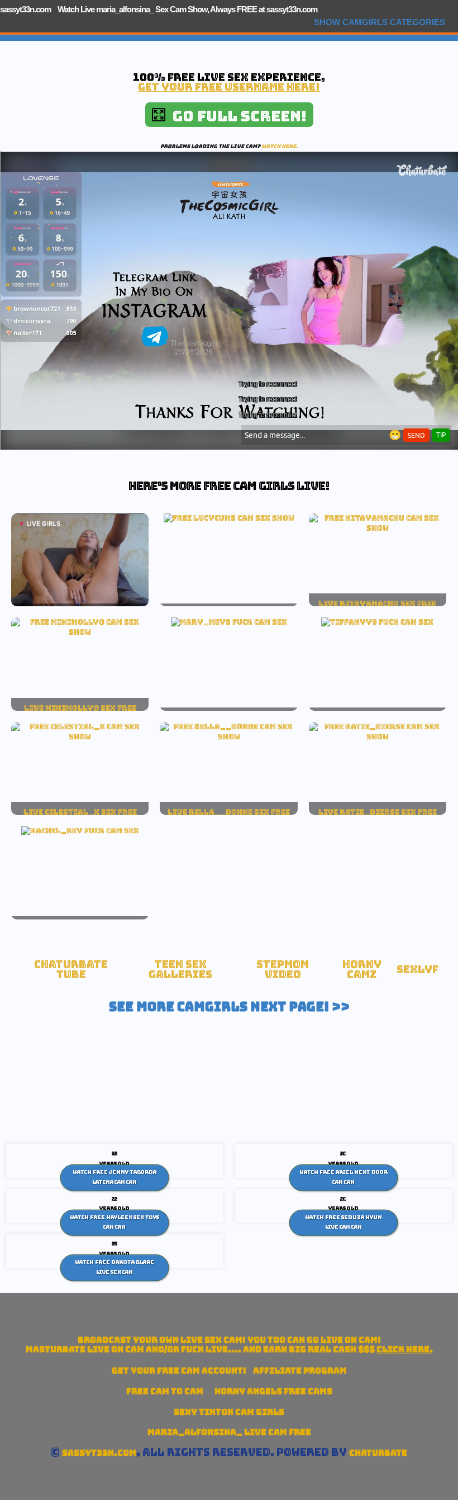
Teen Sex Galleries (180, 969)
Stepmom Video (282, 969)
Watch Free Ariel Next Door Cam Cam (343, 1177)
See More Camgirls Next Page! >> (229, 1006)
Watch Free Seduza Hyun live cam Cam (343, 1222)
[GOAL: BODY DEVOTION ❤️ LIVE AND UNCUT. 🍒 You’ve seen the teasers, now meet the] (228, 737)
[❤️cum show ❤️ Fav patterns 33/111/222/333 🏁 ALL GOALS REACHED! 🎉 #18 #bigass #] (377, 737)
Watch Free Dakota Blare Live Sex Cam (114, 1267)
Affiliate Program (300, 1370)
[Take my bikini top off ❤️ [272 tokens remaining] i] (80, 737)
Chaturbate (378, 1452)
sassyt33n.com (25, 9)
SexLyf (417, 970)
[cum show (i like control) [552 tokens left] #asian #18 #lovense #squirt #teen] (377, 528)
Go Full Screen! (236, 116)
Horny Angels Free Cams (273, 1391)
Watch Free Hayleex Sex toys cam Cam (114, 1222)
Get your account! (179, 1370)
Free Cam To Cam (164, 1391)
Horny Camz (361, 969)
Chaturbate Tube (71, 969)
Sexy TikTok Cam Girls (229, 1412)
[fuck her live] (229, 622)
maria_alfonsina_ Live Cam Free (229, 1432)
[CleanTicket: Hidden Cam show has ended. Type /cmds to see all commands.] (229, 518)
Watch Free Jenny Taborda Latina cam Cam (114, 1177)
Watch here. (279, 146)
